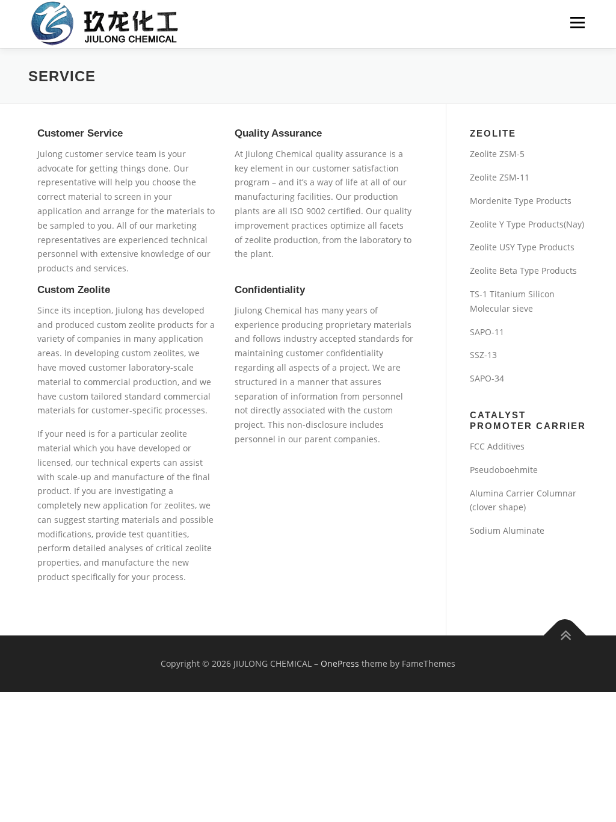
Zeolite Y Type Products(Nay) (527, 224)
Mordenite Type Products (520, 200)
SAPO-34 (487, 378)
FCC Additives (497, 446)
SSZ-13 (483, 354)
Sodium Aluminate (507, 530)
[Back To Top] (565, 635)
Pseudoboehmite (504, 469)
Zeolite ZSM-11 (499, 177)
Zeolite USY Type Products (522, 247)
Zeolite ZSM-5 (497, 153)
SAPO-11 (487, 332)
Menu (577, 22)
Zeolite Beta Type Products (523, 270)
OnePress (340, 663)
